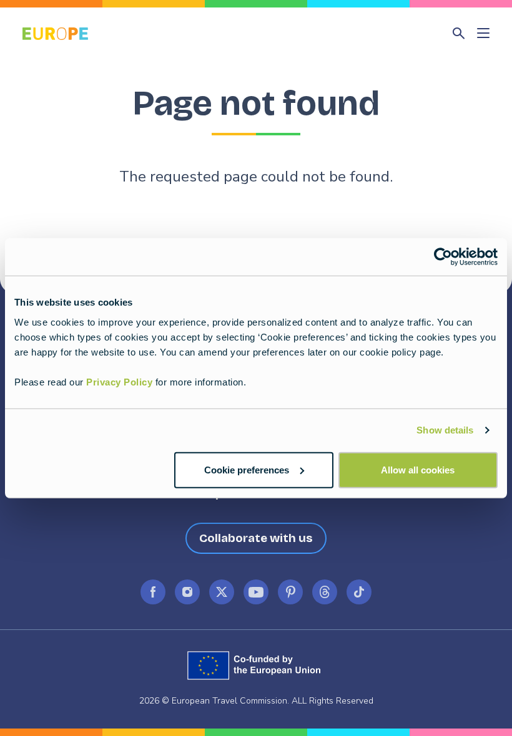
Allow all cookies (418, 469)
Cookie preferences (246, 469)
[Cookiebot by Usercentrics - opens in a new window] (443, 257)
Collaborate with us (256, 538)
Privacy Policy (119, 381)
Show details (444, 430)
